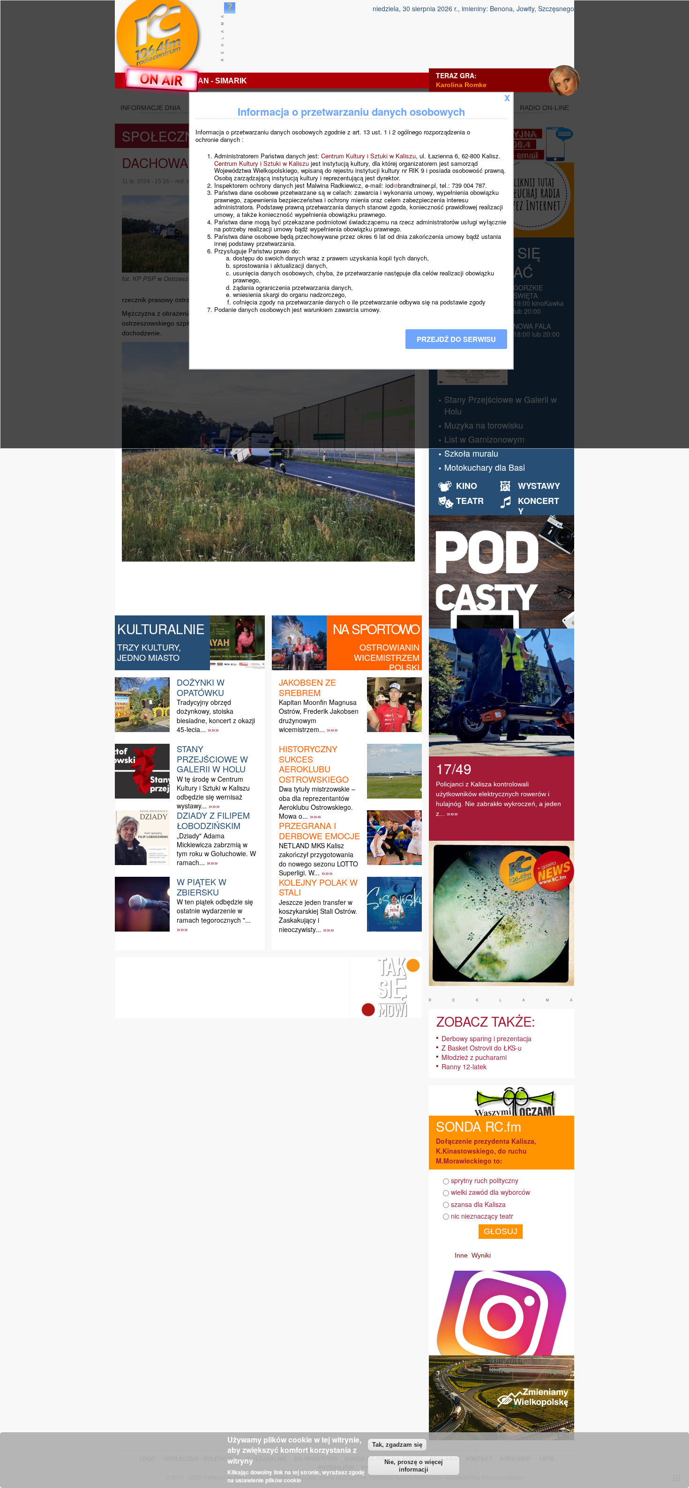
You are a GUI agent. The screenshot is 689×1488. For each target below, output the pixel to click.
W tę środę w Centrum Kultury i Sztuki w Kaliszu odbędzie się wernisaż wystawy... (213, 792)
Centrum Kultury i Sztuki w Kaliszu (368, 155)
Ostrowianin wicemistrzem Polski (386, 657)
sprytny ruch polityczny (484, 1180)
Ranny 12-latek (464, 1066)
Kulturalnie (161, 628)
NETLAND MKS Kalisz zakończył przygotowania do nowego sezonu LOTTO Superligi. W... (318, 859)
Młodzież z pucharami (474, 1057)
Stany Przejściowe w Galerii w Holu (212, 758)
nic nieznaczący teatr (482, 1216)
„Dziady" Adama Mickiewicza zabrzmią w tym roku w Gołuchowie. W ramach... (216, 849)
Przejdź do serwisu (456, 339)
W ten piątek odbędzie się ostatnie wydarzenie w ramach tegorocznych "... (215, 910)
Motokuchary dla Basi (484, 467)
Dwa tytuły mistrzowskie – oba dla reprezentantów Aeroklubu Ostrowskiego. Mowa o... (317, 802)
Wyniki (481, 1255)
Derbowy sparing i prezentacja (487, 1038)
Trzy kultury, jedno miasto (149, 652)
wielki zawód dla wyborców (490, 1192)
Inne (461, 1255)
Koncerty (538, 506)
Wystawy (539, 486)
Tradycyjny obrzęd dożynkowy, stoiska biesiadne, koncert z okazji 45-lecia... (216, 715)
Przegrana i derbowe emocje (319, 830)
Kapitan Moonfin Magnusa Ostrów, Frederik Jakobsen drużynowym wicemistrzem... (319, 715)
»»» (213, 729)
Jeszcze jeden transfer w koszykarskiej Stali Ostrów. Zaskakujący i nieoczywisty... (318, 915)
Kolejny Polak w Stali (318, 887)
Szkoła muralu (471, 453)
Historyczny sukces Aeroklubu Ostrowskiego (314, 763)
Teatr (470, 501)
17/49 (454, 768)
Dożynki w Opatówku (201, 687)
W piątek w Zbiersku (201, 886)
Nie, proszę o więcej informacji (413, 1466)
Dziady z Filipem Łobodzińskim (213, 820)
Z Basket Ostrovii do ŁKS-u (482, 1047)
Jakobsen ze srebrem (307, 687)
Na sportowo (376, 628)
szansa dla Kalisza (478, 1204)
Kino (466, 486)
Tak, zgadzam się (397, 1444)
